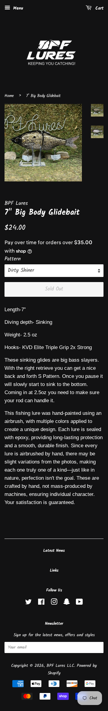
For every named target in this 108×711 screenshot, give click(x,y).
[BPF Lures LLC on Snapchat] (66, 603)
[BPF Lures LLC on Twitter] (28, 603)
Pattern (12, 259)
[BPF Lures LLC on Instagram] (54, 603)
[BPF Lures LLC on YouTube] (79, 603)
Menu (17, 8)
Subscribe (88, 648)
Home (9, 96)
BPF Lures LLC (60, 665)
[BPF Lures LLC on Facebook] (41, 603)
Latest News (54, 551)
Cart (99, 8)
